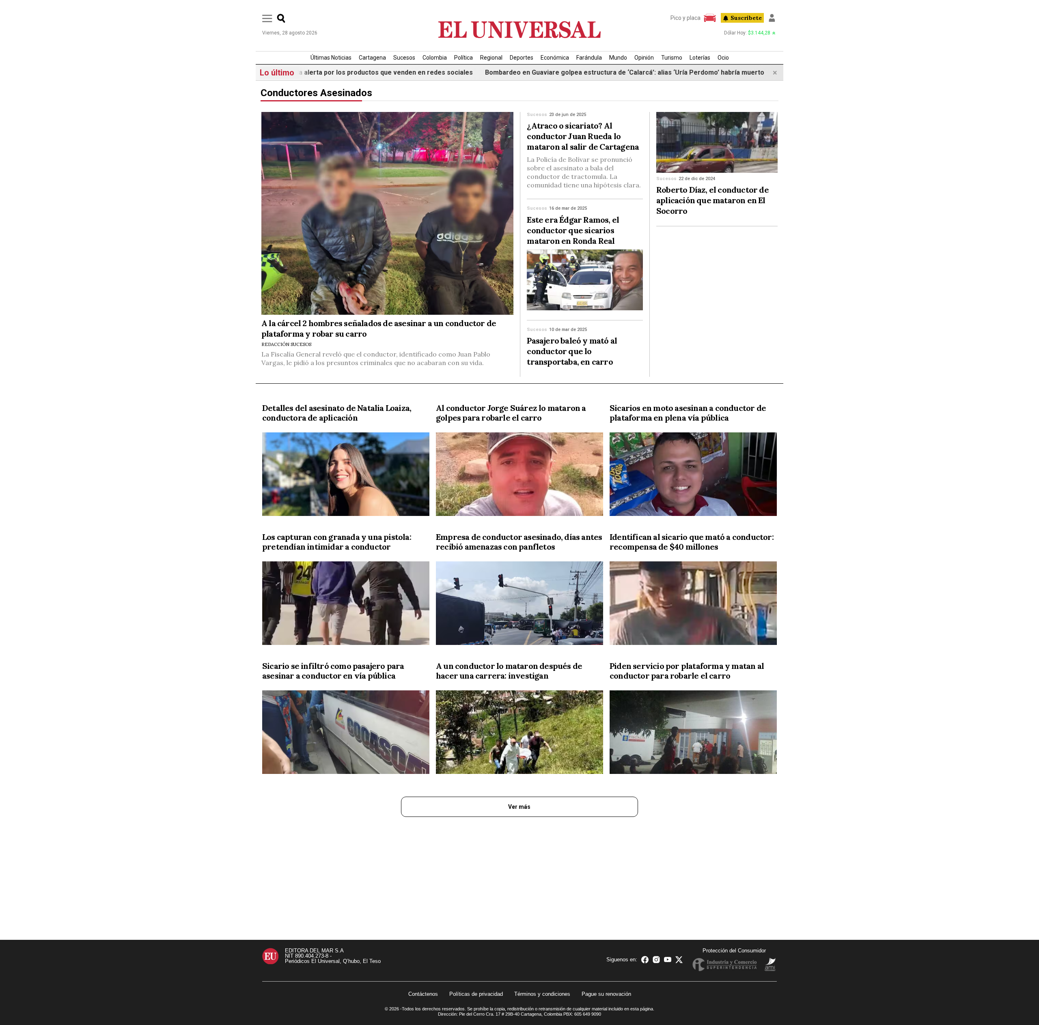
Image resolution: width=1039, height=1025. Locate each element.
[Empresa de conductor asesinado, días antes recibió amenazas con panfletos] (519, 604)
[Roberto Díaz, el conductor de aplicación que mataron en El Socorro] (717, 142)
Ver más (519, 807)
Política (463, 57)
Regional (491, 57)
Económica (555, 57)
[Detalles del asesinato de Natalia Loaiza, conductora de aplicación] (345, 475)
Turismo (671, 57)
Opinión (644, 57)
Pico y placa (685, 18)
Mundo (618, 57)
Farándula (589, 57)
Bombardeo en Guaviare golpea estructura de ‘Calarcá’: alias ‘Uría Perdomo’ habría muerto (571, 72)
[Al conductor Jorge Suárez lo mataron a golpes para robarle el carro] (519, 475)
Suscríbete (746, 17)
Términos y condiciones (542, 994)
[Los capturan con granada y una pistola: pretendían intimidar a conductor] (345, 604)
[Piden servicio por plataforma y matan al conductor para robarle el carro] (693, 733)
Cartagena (372, 57)
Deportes (521, 57)
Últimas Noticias (330, 57)
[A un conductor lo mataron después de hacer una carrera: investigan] (519, 733)
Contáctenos (423, 994)
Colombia (434, 57)
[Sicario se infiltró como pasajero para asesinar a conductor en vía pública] (345, 733)
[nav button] (267, 18)
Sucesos (404, 57)
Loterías (700, 57)
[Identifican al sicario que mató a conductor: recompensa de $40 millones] (693, 604)
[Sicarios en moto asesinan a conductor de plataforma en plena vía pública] (693, 475)
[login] (772, 18)
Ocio (723, 57)
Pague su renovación (606, 994)
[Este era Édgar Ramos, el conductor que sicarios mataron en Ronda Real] (585, 279)
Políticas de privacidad (476, 994)
